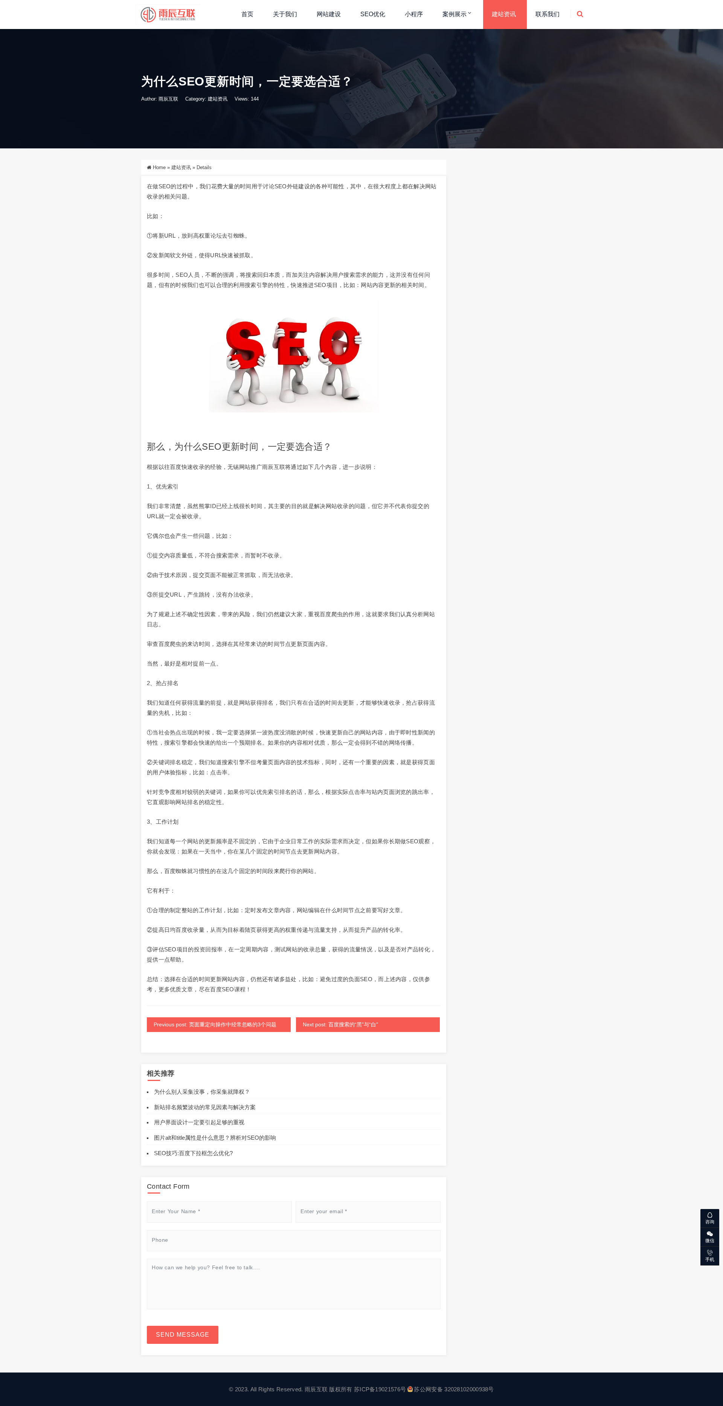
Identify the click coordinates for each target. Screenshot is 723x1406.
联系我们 (547, 14)
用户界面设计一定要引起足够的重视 (199, 1122)
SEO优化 (372, 14)
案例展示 (454, 14)
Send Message (182, 1334)
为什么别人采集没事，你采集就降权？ (202, 1091)
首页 (247, 14)
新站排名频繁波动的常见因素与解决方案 (205, 1107)
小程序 (414, 14)
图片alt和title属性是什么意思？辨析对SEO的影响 (215, 1137)
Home (159, 167)
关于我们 (285, 14)
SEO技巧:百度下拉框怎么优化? (193, 1153)
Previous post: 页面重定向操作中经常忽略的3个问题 (215, 1024)
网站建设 (329, 14)
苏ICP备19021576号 (380, 1389)
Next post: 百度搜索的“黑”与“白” (340, 1024)
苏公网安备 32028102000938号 (454, 1389)
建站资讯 (504, 14)
